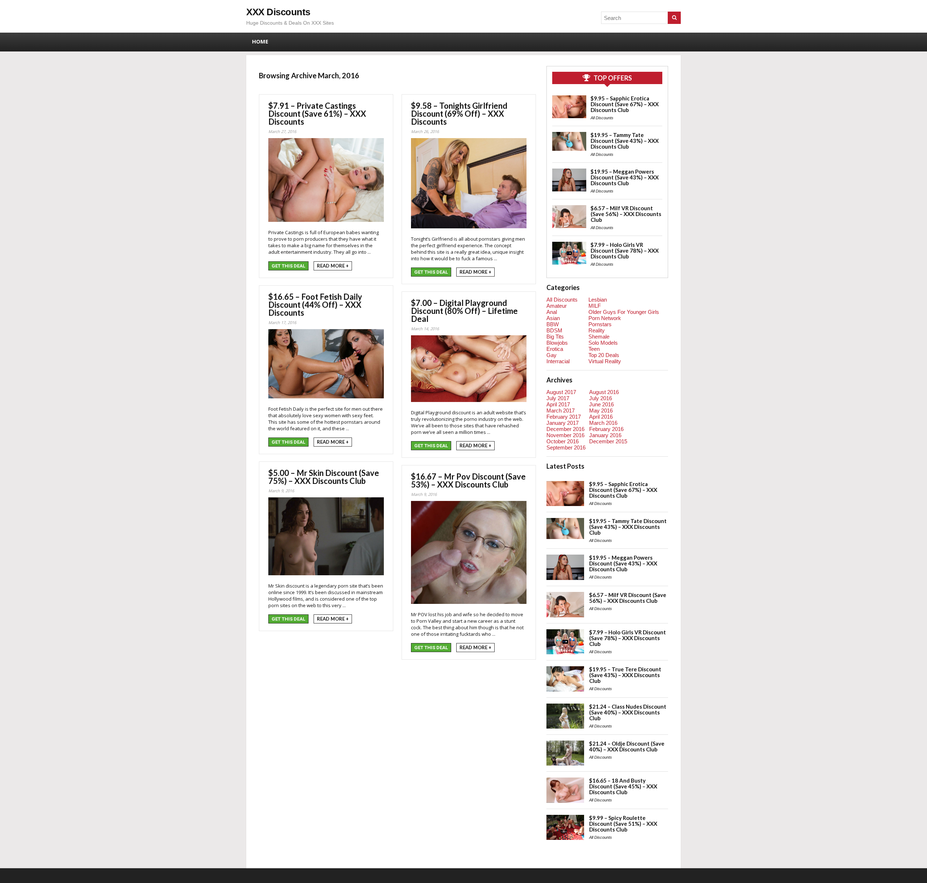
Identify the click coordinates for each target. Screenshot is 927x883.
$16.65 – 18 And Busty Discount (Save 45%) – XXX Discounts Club (623, 786)
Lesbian (597, 300)
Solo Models (603, 343)
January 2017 (562, 423)
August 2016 (604, 392)
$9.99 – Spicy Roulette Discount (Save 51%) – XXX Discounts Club (623, 823)
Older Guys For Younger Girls (623, 312)
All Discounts (602, 118)
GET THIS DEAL (288, 266)
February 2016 (606, 429)
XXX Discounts (278, 12)
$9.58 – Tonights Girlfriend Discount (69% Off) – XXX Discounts (459, 114)
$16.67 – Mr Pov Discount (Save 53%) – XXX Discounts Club (468, 480)
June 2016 (601, 404)
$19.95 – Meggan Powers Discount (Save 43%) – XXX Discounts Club (625, 177)
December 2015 (608, 441)
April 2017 (558, 404)
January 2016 (605, 435)
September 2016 (566, 447)
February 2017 (563, 417)
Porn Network (604, 318)
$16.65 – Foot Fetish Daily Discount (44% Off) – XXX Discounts (315, 305)
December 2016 (565, 429)
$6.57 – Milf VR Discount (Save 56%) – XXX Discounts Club (626, 214)
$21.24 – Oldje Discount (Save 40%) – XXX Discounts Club (626, 746)
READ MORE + (333, 266)
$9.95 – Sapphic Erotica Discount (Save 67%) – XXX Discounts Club (625, 104)
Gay (551, 355)
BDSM (554, 330)
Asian (553, 318)
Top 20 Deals (603, 355)
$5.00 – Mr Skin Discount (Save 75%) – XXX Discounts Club (323, 477)
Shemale (598, 336)
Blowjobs (557, 343)
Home (260, 41)
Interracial (558, 361)
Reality (596, 330)
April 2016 (601, 417)
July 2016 (600, 398)
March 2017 (560, 410)
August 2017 (561, 392)
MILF (594, 306)
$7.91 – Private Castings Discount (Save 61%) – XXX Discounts (317, 114)
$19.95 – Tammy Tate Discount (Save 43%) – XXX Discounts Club (625, 141)
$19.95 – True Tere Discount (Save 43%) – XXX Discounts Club (625, 675)
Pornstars (600, 324)
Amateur (556, 306)
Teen (594, 349)
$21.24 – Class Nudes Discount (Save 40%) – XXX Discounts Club (627, 712)
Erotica (554, 349)
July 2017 (557, 398)
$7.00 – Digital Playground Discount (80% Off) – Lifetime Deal (464, 311)
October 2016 (562, 441)
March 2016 (603, 423)
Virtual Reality (604, 361)
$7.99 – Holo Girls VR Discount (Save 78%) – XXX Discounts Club (625, 250)
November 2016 (565, 435)
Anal (551, 312)
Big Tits (555, 336)
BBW (552, 324)
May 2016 (601, 410)
